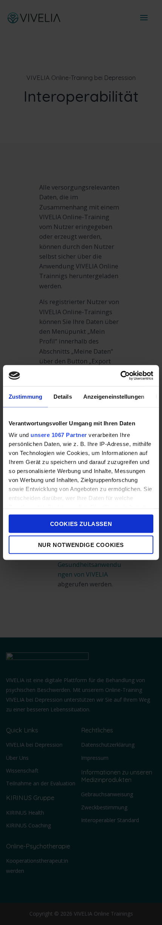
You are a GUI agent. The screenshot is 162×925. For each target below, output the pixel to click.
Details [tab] (62, 396)
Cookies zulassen (81, 523)
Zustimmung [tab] (25, 396)
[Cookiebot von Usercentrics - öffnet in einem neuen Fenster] (120, 376)
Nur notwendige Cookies (81, 545)
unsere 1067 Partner (59, 435)
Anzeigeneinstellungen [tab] (113, 396)
